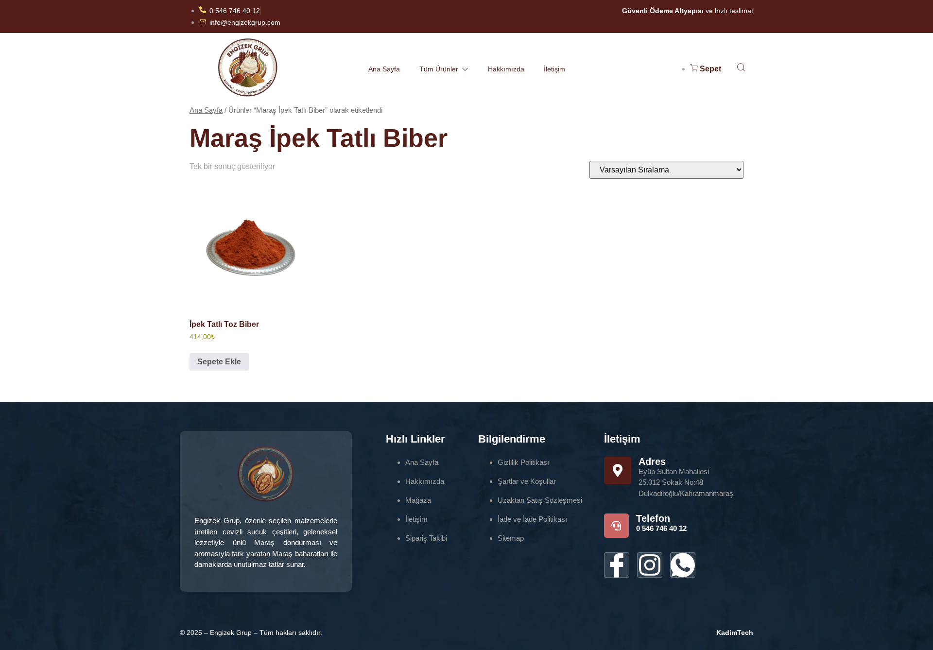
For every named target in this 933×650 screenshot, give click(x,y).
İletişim (554, 69)
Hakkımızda (506, 69)
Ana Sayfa (384, 69)
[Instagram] (649, 565)
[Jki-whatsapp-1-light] (682, 565)
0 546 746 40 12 (661, 528)
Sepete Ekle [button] (219, 362)
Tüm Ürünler (438, 69)
